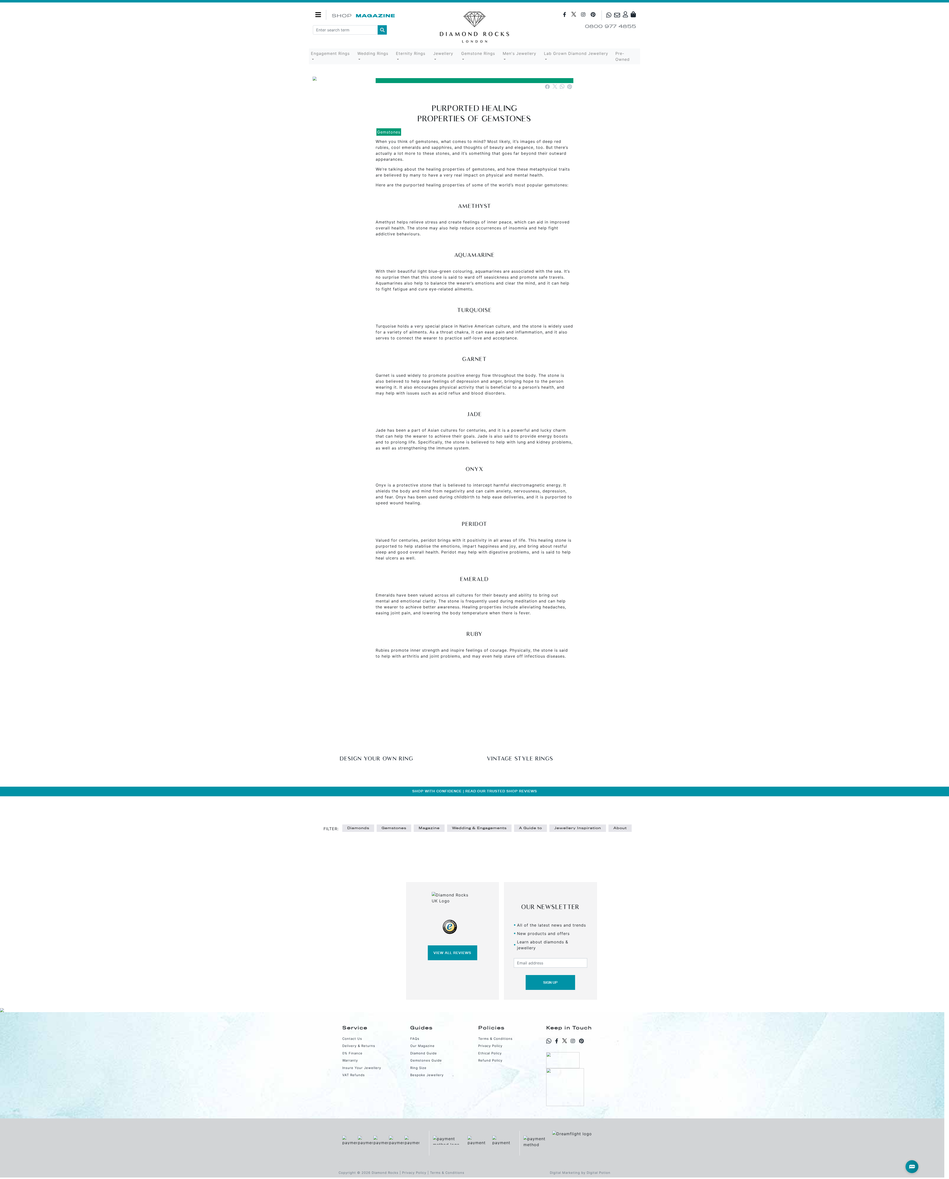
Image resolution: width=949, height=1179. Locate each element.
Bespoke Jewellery (427, 1075)
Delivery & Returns (358, 1046)
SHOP (342, 15)
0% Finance (352, 1053)
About (620, 828)
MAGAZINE (375, 15)
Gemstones (388, 132)
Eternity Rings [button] (410, 53)
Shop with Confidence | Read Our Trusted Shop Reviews (474, 791)
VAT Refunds (353, 1075)
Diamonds (358, 828)
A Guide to (530, 828)
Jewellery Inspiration (577, 828)
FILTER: (331, 828)
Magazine (429, 828)
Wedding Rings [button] (372, 53)
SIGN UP (550, 982)
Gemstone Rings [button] (478, 53)
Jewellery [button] (443, 53)
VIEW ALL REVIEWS (452, 953)
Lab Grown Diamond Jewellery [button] (576, 53)
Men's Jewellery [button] (519, 53)
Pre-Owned (622, 56)
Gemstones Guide (426, 1060)
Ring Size (418, 1068)
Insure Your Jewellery (361, 1068)
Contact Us (352, 1039)
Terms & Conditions (495, 1039)
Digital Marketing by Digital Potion (580, 1173)
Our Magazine (422, 1046)
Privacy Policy (490, 1046)
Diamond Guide (423, 1053)
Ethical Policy (490, 1053)
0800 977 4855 (610, 26)
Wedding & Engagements (479, 828)
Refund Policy (490, 1060)
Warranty (350, 1060)
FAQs (414, 1039)
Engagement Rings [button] (330, 53)
